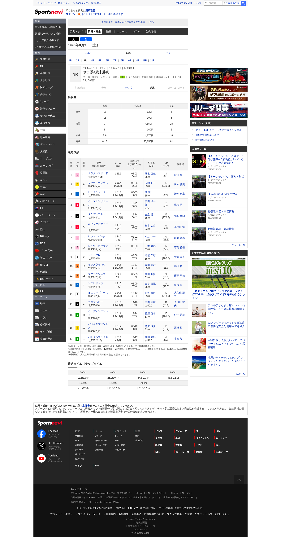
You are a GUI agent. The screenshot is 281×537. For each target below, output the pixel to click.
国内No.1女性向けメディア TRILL (179, 497)
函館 (87, 53)
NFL (157, 452)
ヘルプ (197, 3)
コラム (136, 31)
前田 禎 (178, 175)
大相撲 (178, 445)
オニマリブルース (98, 292)
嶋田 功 (178, 266)
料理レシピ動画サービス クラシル (114, 497)
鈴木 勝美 (179, 184)
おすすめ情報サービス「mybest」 (87, 502)
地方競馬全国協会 (204, 140)
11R (145, 60)
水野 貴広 (150, 293)
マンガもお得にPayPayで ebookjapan (88, 493)
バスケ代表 (120, 445)
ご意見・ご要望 (193, 514)
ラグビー (200, 445)
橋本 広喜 (150, 225)
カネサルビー (95, 302)
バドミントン (202, 438)
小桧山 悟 (179, 227)
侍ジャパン (80, 459)
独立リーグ (80, 454)
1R (70, 60)
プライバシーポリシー (62, 514)
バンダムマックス (98, 337)
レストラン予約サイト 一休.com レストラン (168, 493)
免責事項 (136, 514)
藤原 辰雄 (179, 275)
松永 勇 (178, 285)
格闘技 (158, 445)
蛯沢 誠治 (150, 326)
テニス (158, 438)
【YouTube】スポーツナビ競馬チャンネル (218, 130)
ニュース (122, 31)
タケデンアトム (97, 214)
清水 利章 (179, 193)
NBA (117, 440)
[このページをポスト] (73, 39)
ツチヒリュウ (95, 283)
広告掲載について (154, 514)
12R (152, 60)
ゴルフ (158, 431)
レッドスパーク (97, 236)
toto (97, 465)
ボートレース (182, 452)
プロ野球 (79, 436)
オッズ (128, 87)
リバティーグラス (98, 182)
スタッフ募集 (174, 514)
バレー (219, 431)
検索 (243, 3)
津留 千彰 (150, 255)
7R (114, 60)
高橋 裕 (178, 327)
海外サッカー (101, 440)
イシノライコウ (97, 264)
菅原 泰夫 (179, 256)
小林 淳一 (150, 236)
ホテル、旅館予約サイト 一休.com (126, 493)
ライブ (78, 465)
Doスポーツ (222, 452)
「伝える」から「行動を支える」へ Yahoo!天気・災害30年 (68, 3)
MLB (77, 440)
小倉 (168, 53)
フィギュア (181, 431)
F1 (197, 431)
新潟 (128, 53)
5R (100, 60)
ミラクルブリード (98, 173)
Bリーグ (118, 436)
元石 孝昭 (179, 215)
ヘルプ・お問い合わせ (217, 514)
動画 (108, 31)
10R (137, 60)
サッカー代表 (101, 445)
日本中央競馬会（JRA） (208, 135)
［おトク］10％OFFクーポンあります (102, 14)
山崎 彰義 (179, 238)
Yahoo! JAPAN (183, 3)
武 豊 (148, 192)
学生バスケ (120, 450)
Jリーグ (98, 436)
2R (77, 60)
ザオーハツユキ (97, 273)
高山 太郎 (150, 337)
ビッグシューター (98, 192)
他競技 (199, 452)
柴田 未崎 (150, 302)
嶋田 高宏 (150, 264)
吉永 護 (149, 214)
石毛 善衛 (179, 247)
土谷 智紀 (150, 283)
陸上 (218, 445)
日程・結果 (94, 31)
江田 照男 (150, 274)
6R (107, 60)
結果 (152, 87)
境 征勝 (178, 204)
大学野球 (79, 450)
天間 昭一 (150, 183)
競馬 (137, 436)
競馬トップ (76, 31)
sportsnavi (49, 423)
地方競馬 (139, 440)
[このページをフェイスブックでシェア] (86, 39)
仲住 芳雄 (179, 314)
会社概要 (123, 514)
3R (85, 60)
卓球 (177, 438)
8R (122, 60)
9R (129, 60)
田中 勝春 (150, 246)
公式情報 (151, 31)
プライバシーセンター (90, 514)
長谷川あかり (232, 3)
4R (92, 60)
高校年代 (99, 450)
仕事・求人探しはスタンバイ (147, 497)
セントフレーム (97, 255)
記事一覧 (240, 373)
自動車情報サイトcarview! (83, 497)
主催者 (86, 405)
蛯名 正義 (150, 173)
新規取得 (90, 10)
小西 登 (178, 338)
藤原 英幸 (150, 313)
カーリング (221, 438)
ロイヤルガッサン (98, 245)
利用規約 (111, 514)
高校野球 (79, 445)
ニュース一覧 (238, 245)
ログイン (71, 14)
